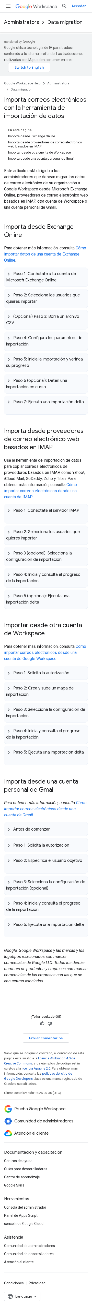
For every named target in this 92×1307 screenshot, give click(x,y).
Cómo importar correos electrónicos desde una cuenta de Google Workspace (45, 652)
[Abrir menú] (8, 6)
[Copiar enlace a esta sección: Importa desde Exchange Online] (27, 235)
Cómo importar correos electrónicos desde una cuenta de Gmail (45, 808)
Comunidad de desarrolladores (29, 1254)
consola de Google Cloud (23, 1224)
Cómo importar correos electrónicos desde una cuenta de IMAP (40, 490)
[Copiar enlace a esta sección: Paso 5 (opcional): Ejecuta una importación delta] (44, 602)
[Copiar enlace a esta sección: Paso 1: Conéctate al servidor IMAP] (11, 516)
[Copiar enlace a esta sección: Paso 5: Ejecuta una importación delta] (11, 758)
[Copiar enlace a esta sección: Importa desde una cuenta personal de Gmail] (60, 790)
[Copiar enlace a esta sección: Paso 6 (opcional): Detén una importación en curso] (51, 386)
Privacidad (37, 1283)
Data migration (65, 22)
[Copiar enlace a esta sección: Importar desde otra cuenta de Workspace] (50, 634)
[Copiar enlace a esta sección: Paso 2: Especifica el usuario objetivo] (11, 866)
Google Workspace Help (22, 83)
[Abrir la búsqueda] (64, 6)
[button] (46, 277)
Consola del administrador (25, 1207)
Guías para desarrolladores (25, 1169)
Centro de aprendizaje (22, 1177)
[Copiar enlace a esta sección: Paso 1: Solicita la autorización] (74, 673)
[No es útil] (50, 1023)
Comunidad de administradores (29, 1246)
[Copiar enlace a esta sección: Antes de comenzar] (55, 829)
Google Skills (14, 1185)
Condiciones (14, 1283)
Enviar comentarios (46, 1038)
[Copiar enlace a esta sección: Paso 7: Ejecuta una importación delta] (11, 407)
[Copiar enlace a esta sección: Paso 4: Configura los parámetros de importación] (34, 344)
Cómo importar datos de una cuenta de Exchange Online (45, 254)
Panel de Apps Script (21, 1215)
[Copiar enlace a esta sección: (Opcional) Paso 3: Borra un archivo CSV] (19, 322)
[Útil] (42, 1023)
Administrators (21, 22)
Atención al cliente (19, 1262)
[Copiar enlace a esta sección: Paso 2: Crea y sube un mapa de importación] (34, 694)
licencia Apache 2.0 (36, 1068)
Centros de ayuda (18, 1161)
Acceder (79, 6)
